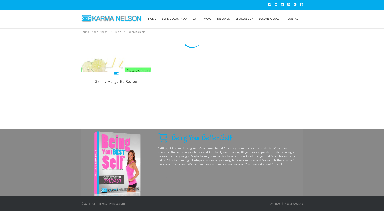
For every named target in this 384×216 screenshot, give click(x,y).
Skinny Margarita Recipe (116, 79)
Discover (223, 18)
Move (207, 18)
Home (152, 18)
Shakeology (244, 18)
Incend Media (283, 203)
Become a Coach (270, 18)
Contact (293, 18)
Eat (195, 18)
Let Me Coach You (174, 18)
